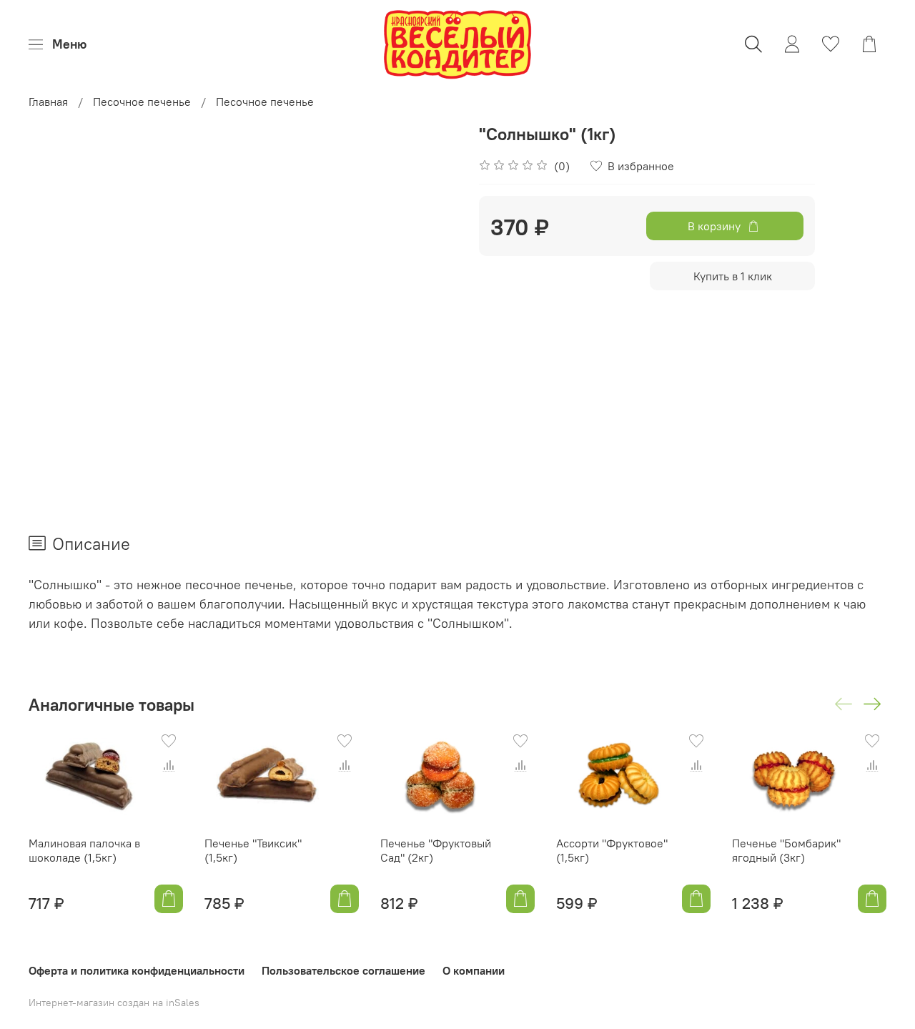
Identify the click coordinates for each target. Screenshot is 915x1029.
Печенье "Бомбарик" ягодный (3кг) (786, 850)
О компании (473, 970)
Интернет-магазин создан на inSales (114, 1002)
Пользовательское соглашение (343, 970)
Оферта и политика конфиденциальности (136, 970)
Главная (48, 101)
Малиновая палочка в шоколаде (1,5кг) (84, 850)
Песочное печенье (142, 101)
